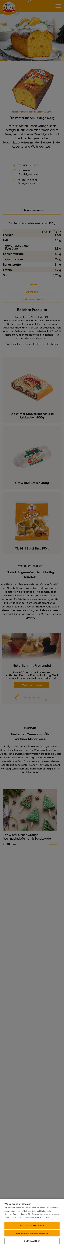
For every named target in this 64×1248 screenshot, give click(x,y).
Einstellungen (32, 1241)
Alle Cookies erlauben (32, 1225)
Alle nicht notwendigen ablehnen (32, 1233)
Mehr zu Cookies (42, 1217)
